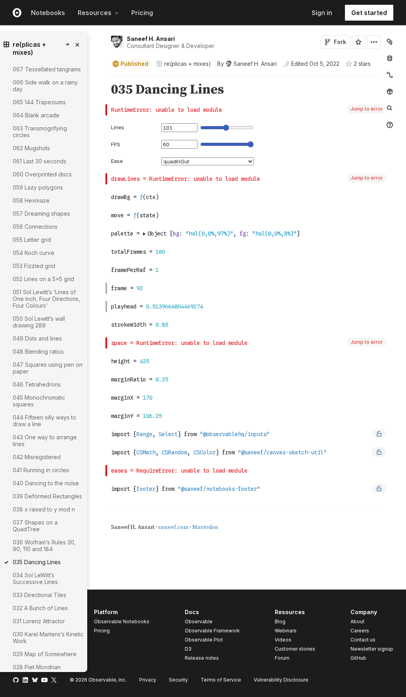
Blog (280, 621)
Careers (359, 631)
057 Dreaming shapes (41, 213)
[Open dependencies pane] (389, 91)
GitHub (358, 658)
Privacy (147, 680)
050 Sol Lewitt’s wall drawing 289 (39, 322)
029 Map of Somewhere (45, 654)
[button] (101, 79)
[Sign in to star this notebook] (358, 42)
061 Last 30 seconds (39, 161)
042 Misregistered (37, 457)
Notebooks (48, 13)
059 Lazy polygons (38, 187)
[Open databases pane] (389, 58)
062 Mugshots (31, 148)
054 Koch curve (33, 252)
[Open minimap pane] (389, 75)
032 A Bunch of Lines (40, 608)
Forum (282, 658)
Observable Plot (204, 640)
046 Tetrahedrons (37, 384)
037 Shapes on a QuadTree (35, 525)
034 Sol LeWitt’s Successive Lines (35, 578)
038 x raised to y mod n (44, 509)
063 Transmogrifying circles (40, 131)
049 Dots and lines (37, 338)
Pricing (142, 13)
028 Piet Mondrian (37, 667)
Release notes (202, 658)
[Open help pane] (389, 125)
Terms (221, 680)
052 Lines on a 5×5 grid (43, 279)
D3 (188, 649)
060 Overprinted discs (42, 174)
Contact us (362, 640)
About (357, 621)
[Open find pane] (389, 108)
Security (178, 680)
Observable (199, 621)
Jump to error (366, 109)
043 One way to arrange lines (45, 440)
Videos (283, 640)
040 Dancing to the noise (46, 483)
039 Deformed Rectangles (47, 496)
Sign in (322, 13)
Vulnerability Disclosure (281, 680)
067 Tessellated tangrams (47, 69)
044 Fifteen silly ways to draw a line (44, 420)
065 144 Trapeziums (39, 102)
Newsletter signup (371, 649)
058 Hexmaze (31, 200)
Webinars (286, 631)
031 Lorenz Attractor (39, 621)
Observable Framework (212, 631)
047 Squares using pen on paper (47, 368)
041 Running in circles (41, 470)
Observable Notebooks (121, 621)
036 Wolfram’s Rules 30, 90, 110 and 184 (44, 545)
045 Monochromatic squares (39, 401)
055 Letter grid (32, 239)
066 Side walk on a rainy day (45, 85)
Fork (340, 41)
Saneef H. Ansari (151, 38)
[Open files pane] (389, 41)
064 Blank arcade (36, 115)
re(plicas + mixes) (187, 63)
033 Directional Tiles (39, 595)
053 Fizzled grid (34, 265)
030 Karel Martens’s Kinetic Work (48, 637)
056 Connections (35, 226)
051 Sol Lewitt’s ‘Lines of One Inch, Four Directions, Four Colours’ (46, 299)
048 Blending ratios (38, 351)
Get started (369, 13)
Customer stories (295, 649)
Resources (94, 13)
